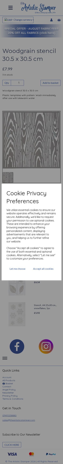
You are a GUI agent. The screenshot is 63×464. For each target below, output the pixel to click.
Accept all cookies (43, 268)
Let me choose (17, 268)
